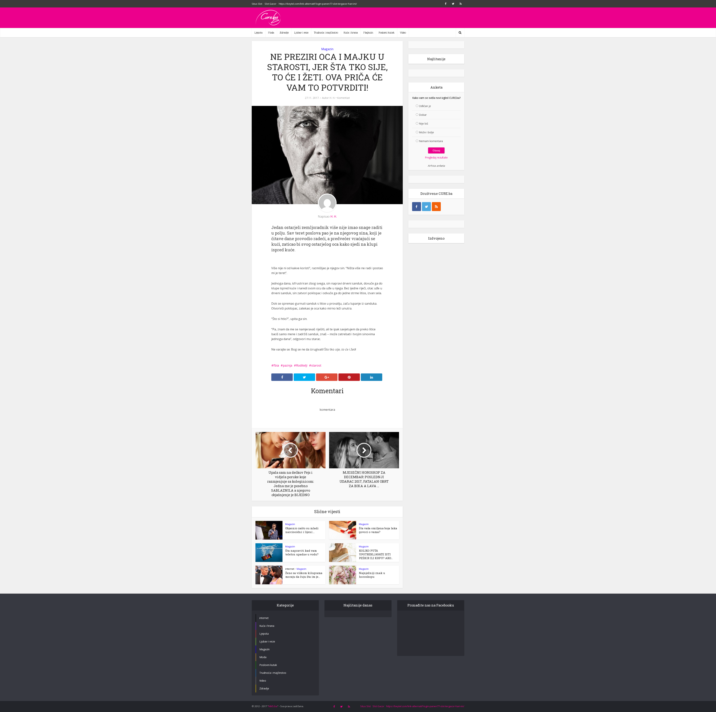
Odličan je (425, 106)
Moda (271, 32)
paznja (287, 365)
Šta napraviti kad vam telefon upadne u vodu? (301, 552)
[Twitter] (426, 206)
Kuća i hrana (351, 32)
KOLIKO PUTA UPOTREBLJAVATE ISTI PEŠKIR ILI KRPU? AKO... (376, 554)
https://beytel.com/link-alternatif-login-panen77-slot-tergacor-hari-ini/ (318, 3)
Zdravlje (284, 32)
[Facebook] (416, 206)
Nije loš (423, 123)
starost (316, 365)
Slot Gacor (270, 3)
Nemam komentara (431, 141)
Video (403, 32)
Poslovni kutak (386, 32)
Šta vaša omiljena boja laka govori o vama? (378, 530)
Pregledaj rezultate (436, 157)
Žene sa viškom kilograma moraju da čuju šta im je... (303, 575)
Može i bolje (426, 132)
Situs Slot (257, 3)
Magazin (368, 32)
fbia (276, 365)
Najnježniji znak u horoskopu (372, 575)
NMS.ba (272, 706)
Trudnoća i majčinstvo (326, 32)
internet (289, 568)
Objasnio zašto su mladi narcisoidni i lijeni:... (301, 530)
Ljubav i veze (301, 32)
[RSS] (436, 206)
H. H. (332, 98)
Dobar (423, 115)
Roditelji (301, 365)
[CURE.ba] (268, 17)
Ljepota (259, 32)
